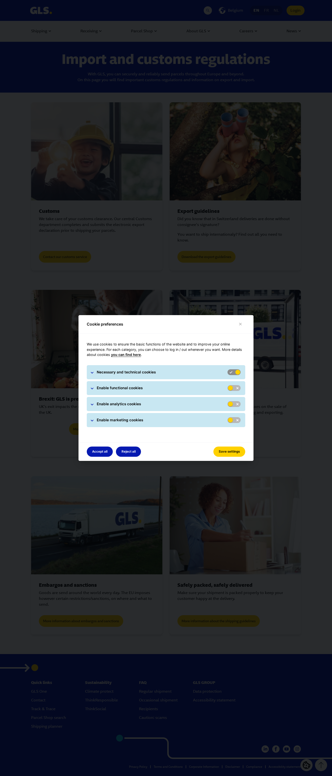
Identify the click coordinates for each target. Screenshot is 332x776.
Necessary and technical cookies (126, 372)
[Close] (240, 324)
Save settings (229, 451)
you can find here (126, 355)
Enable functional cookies (120, 388)
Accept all (99, 451)
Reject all (129, 451)
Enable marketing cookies (120, 420)
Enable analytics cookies (119, 404)
